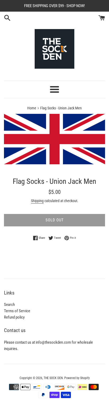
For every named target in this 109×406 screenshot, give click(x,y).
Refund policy (14, 317)
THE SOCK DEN (53, 378)
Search (9, 304)
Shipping (37, 201)
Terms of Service (17, 311)
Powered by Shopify (77, 378)
